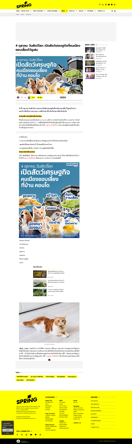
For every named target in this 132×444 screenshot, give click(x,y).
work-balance (64, 428)
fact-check (63, 406)
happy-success (78, 408)
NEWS (22, 14)
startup (47, 408)
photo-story (63, 408)
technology (49, 402)
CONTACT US (77, 423)
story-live (76, 419)
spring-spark (77, 415)
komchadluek (95, 407)
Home (17, 14)
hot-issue (62, 402)
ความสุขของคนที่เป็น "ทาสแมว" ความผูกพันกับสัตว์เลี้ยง (37, 148)
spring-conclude (78, 410)
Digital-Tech (48, 400)
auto (46, 404)
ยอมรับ (7, 430)
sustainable (49, 421)
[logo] (24, 4)
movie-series (63, 424)
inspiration (62, 426)
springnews (94, 417)
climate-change (50, 415)
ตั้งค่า (7, 433)
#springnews (72, 377)
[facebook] (19, 92)
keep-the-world (78, 413)
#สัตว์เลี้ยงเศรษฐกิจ (22, 377)
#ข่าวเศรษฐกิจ (50, 377)
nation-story (63, 417)
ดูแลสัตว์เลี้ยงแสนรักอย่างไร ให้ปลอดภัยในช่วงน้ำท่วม (36, 144)
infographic (63, 410)
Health (75, 400)
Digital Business (49, 425)
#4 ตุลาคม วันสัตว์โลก (37, 377)
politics (61, 413)
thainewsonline (96, 420)
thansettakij (95, 427)
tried (75, 412)
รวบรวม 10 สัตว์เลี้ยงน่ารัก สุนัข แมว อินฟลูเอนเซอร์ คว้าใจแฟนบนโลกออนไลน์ (44, 141)
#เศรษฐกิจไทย (61, 377)
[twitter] (22, 92)
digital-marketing (51, 426)
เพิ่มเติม (4, 427)
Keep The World (50, 413)
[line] (25, 92)
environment (49, 419)
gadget (47, 410)
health (75, 402)
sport (61, 404)
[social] (100, 5)
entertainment (63, 415)
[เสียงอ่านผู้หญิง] (31, 97)
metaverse (48, 406)
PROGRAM (76, 406)
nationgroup (95, 404)
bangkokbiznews (96, 411)
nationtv (94, 414)
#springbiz (20, 380)
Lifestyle (61, 421)
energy (47, 417)
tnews (93, 424)
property (48, 428)
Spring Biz (28, 14)
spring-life (62, 423)
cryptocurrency (50, 430)
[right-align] (111, 11)
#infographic (30, 380)
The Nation (94, 401)
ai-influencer (77, 417)
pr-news (61, 411)
